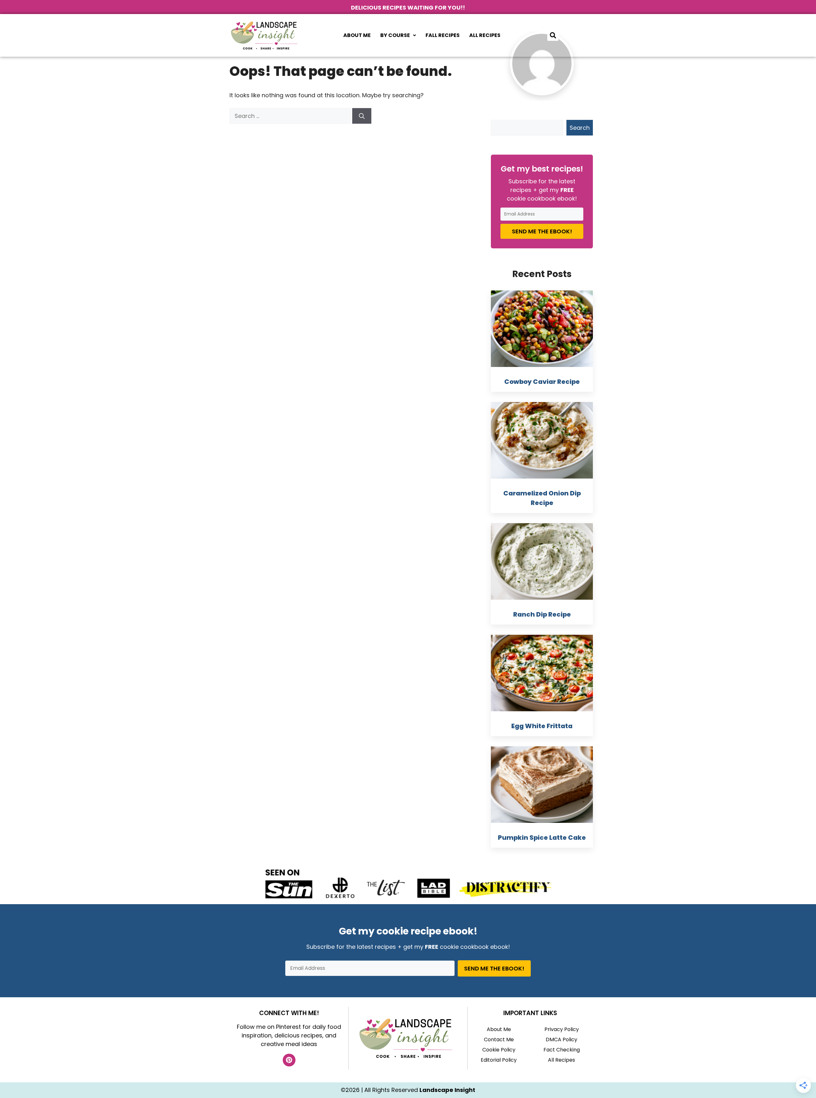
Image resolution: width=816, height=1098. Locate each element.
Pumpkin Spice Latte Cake (542, 837)
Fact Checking (561, 1049)
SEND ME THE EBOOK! (542, 231)
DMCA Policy (561, 1039)
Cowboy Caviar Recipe (542, 381)
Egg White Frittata (541, 725)
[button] (398, 35)
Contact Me (499, 1039)
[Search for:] (290, 116)
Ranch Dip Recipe (542, 614)
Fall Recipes (443, 35)
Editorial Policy (499, 1060)
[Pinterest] (289, 1060)
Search (580, 128)
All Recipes (484, 35)
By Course (395, 35)
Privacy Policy (561, 1029)
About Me (357, 35)
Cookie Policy (498, 1049)
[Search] (361, 116)
